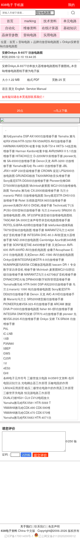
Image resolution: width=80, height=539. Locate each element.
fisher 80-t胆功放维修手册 (56, 309)
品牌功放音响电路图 (46, 42)
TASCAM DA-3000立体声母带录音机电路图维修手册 (36, 220)
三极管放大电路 (37, 378)
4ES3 (6, 368)
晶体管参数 (10, 34)
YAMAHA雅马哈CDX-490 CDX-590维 (26, 408)
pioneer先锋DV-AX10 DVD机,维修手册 (27, 205)
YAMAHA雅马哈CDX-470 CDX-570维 (26, 412)
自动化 (10, 28)
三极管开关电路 (13, 393)
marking (30, 21)
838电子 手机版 (12, 4)
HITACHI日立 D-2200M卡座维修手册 (39, 156)
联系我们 (40, 526)
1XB (6, 338)
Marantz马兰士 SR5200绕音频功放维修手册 (35, 299)
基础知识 (70, 28)
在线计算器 (50, 28)
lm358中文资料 (57, 378)
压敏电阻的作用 (58, 383)
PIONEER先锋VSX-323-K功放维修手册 (28, 304)
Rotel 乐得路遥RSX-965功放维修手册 (42, 200)
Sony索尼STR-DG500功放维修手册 (26, 181)
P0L (5, 329)
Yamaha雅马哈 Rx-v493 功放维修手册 (37, 166)
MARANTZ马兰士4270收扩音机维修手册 (50, 274)
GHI (5, 373)
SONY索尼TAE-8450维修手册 (32, 245)
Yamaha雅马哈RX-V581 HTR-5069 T (27, 403)
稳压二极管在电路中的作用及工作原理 (49, 388)
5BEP (6, 348)
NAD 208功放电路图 (26, 240)
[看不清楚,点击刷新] (26, 454)
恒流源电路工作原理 (37, 393)
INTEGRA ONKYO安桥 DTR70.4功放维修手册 (32, 314)
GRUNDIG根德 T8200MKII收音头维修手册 (43, 176)
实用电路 (50, 34)
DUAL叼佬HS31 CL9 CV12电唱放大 (26, 398)
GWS (6, 353)
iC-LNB (8, 334)
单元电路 (70, 21)
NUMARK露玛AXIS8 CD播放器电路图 (27, 264)
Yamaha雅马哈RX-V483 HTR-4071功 (27, 417)
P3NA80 (8, 343)
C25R (7, 358)
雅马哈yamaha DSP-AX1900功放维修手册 (30, 136)
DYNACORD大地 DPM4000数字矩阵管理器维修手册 (36, 279)
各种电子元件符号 (14, 378)
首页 (10, 21)
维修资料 (30, 28)
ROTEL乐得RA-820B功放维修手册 (25, 225)
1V (5, 363)
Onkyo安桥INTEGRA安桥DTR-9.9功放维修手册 (33, 259)
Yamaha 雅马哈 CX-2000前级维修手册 (34, 190)
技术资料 (50, 21)
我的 (71, 4)
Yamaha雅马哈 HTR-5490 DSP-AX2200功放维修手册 (37, 284)
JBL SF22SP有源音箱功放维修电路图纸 (46, 215)
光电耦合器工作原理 (34, 383)
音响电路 (30, 34)
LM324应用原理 (13, 388)
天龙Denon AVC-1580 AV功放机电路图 (49, 255)
